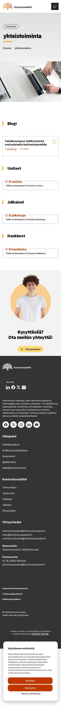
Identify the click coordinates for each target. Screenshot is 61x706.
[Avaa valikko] (55, 6)
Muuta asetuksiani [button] (31, 693)
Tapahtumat (8, 493)
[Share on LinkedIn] (8, 387)
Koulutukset (8, 456)
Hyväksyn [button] (30, 680)
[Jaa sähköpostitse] (24, 387)
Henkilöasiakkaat (11, 444)
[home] (17, 6)
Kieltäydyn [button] (30, 687)
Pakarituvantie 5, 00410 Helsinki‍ (20, 549)
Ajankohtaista (9, 462)
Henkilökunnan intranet (14, 468)
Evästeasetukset (11, 599)
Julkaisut (7, 505)
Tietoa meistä (9, 487)
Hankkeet (7, 499)
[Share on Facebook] (13, 387)
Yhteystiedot (9, 510)
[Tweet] (18, 387)
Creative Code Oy (40, 633)
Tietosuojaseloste (12, 594)
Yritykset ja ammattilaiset (15, 450)
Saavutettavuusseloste (15, 588)
